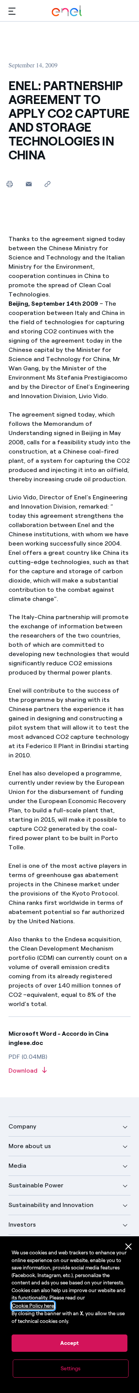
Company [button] (22, 1126)
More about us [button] (29, 1146)
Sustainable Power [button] (35, 1185)
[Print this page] (10, 184)
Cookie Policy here (33, 1306)
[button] (12, 11)
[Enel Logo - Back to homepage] (67, 11)
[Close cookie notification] (128, 1246)
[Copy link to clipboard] (47, 184)
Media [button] (17, 1165)
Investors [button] (22, 1224)
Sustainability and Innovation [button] (50, 1205)
